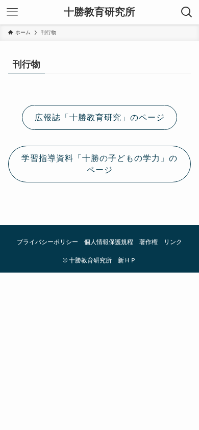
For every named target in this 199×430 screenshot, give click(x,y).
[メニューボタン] (12, 12)
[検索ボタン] (187, 12)
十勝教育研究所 (99, 12)
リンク (173, 241)
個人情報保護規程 (108, 241)
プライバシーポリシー (47, 241)
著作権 (148, 241)
